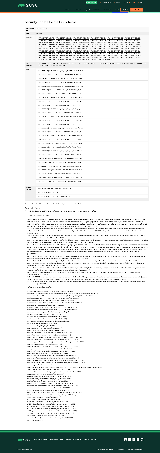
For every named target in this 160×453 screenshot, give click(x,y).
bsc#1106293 (60, 48)
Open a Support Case (26, 449)
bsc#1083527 (85, 41)
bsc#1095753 (111, 42)
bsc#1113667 (136, 57)
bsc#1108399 (136, 50)
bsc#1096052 (128, 42)
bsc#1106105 (136, 46)
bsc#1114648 (85, 59)
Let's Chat (93, 439)
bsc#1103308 (68, 46)
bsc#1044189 (111, 37)
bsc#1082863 (60, 41)
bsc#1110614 (102, 55)
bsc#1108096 (85, 50)
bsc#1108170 (94, 50)
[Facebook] (129, 439)
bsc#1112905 (128, 57)
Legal (40, 439)
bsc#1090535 (43, 42)
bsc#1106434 (77, 48)
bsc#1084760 (111, 41)
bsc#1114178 (68, 59)
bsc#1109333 (85, 52)
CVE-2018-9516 (60, 65)
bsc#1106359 (68, 48)
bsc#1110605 (60, 55)
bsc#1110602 (136, 54)
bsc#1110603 (43, 55)
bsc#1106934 (119, 48)
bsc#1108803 (51, 52)
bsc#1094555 (77, 42)
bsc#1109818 (43, 54)
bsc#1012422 (60, 37)
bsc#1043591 (102, 37)
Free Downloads (137, 10)
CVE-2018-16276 (75, 64)
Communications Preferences (73, 439)
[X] (133, 439)
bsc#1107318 (43, 50)
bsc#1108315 (119, 50)
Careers (35, 439)
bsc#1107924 (77, 50)
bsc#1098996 (51, 44)
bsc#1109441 (111, 52)
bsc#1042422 (94, 37)
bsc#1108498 (43, 52)
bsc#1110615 (111, 55)
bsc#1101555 (77, 44)
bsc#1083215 (77, 41)
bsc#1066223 (102, 39)
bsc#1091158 (51, 42)
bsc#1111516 (60, 57)
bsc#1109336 (94, 52)
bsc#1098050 (43, 44)
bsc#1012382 (51, 37)
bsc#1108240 (102, 50)
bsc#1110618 (128, 55)
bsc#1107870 (68, 50)
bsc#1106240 (51, 48)
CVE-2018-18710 (139, 64)
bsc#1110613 (94, 55)
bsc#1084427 (94, 41)
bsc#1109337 (102, 52)
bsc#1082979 (68, 41)
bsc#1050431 (128, 37)
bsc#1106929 (111, 48)
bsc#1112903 (119, 57)
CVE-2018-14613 (44, 64)
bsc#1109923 (68, 54)
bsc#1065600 (85, 39)
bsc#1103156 (51, 46)
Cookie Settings (120, 449)
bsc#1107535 (51, 50)
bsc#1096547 (136, 42)
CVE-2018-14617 (54, 64)
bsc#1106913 (102, 48)
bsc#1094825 (94, 42)
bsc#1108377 (128, 50)
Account (118, 2)
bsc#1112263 (94, 57)
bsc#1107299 (136, 48)
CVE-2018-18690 (128, 64)
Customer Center (106, 2)
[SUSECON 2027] (91, 2)
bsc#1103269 (60, 46)
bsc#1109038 (68, 52)
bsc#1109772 (119, 52)
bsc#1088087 (128, 41)
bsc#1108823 (60, 52)
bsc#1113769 (60, 59)
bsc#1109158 (77, 52)
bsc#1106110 (43, 48)
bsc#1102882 (136, 44)
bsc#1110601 (128, 54)
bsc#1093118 (60, 42)
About (61, 439)
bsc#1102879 (128, 44)
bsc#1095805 (119, 42)
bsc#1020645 (68, 37)
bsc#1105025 (94, 46)
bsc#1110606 (68, 55)
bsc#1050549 (136, 37)
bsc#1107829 (60, 50)
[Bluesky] (142, 439)
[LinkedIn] (138, 439)
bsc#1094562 (85, 42)
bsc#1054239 (51, 39)
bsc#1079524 (43, 41)
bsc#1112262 (85, 57)
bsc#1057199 (60, 39)
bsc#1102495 (85, 44)
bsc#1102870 (102, 44)
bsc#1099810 (68, 44)
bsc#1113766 (51, 59)
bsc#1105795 (111, 46)
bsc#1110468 (111, 54)
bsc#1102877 (119, 44)
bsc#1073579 (119, 39)
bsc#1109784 (128, 52)
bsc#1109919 (60, 54)
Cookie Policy (139, 449)
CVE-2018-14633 (65, 64)
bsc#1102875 (111, 44)
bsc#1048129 (119, 37)
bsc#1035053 (85, 37)
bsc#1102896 (43, 46)
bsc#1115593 (94, 59)
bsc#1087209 (119, 41)
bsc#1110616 (119, 55)
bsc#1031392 (77, 37)
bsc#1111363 (51, 57)
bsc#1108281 (111, 50)
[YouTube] (125, 439)
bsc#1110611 (77, 55)
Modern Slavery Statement (50, 439)
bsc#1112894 (102, 57)
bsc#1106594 (94, 48)
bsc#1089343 (136, 41)
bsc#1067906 (111, 39)
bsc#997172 (109, 59)
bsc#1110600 (119, 54)
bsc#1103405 (77, 46)
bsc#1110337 (94, 54)
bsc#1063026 (77, 39)
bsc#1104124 (85, 46)
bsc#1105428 (102, 46)
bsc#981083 (102, 59)
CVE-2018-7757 (50, 65)
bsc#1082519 (51, 41)
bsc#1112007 (77, 57)
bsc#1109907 (51, 54)
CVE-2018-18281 (107, 64)
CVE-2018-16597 (86, 64)
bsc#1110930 (43, 57)
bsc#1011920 (43, 37)
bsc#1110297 (85, 54)
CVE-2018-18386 (117, 64)
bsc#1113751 (43, 59)
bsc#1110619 (136, 55)
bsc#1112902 (111, 57)
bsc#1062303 (68, 39)
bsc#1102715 (94, 44)
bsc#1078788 (136, 39)
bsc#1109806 (136, 52)
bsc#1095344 (102, 42)
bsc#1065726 (94, 39)
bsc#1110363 (102, 54)
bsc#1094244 (68, 42)
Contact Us (125, 9)
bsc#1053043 (43, 39)
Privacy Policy (131, 449)
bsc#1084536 (102, 41)
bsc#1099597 (60, 44)
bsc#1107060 (128, 48)
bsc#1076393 (128, 39)
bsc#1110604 (51, 55)
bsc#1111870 (68, 57)
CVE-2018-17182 (96, 64)
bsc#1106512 (85, 48)
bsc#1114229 (77, 59)
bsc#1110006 (77, 54)
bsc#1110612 (85, 55)
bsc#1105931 (119, 46)
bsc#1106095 (128, 46)
